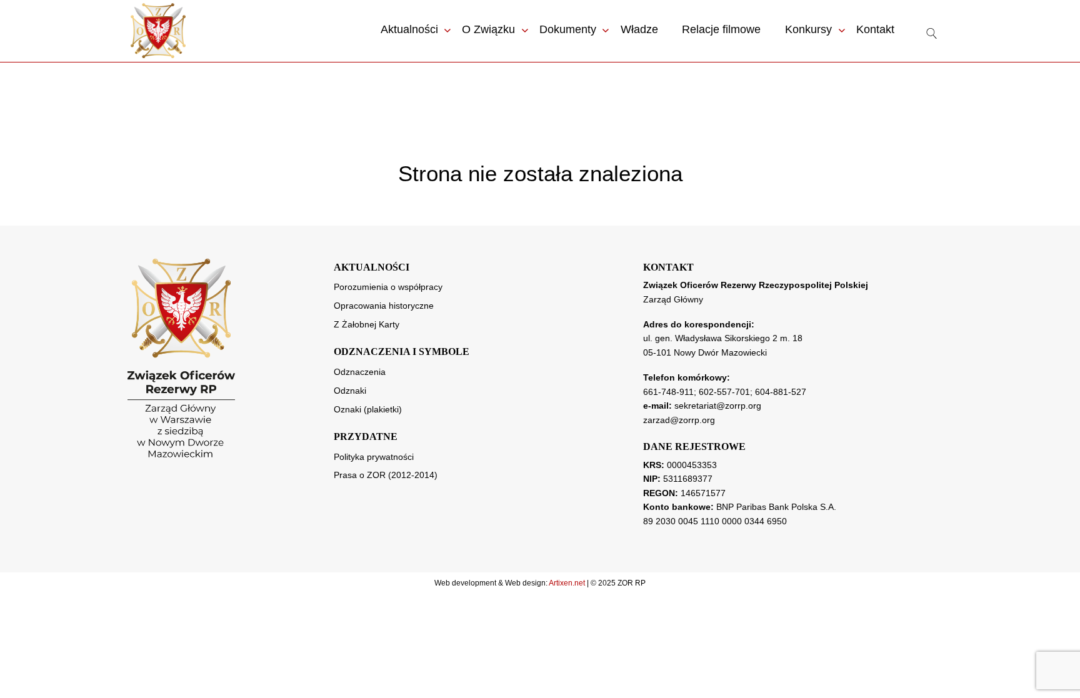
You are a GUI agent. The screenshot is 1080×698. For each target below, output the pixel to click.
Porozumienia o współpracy (388, 287)
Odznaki (350, 391)
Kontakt (875, 29)
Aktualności (409, 29)
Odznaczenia (360, 372)
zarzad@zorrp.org (679, 420)
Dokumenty (567, 29)
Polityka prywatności (374, 457)
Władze (639, 29)
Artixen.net (567, 583)
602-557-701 (724, 392)
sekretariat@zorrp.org (717, 406)
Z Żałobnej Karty (366, 324)
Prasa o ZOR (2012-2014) (386, 475)
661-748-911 (668, 392)
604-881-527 (780, 392)
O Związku (488, 29)
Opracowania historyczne (384, 306)
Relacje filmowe (721, 29)
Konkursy (808, 29)
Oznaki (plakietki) (368, 409)
